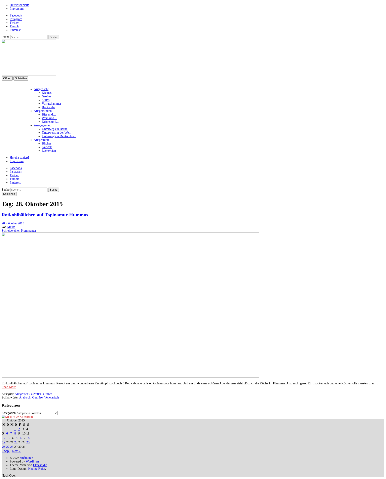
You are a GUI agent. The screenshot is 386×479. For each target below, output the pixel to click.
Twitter (14, 22)
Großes (46, 96)
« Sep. (6, 451)
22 (15, 442)
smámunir (26, 457)
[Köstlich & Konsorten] (17, 416)
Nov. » (16, 451)
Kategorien (9, 413)
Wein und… (49, 118)
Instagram (16, 19)
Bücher (46, 143)
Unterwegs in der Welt (56, 132)
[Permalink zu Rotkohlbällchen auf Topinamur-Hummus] (130, 376)
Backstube (48, 107)
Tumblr (14, 26)
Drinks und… (50, 121)
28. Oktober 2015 (13, 223)
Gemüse (36, 393)
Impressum (17, 8)
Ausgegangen (42, 125)
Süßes (45, 100)
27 (7, 446)
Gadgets (47, 147)
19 (3, 442)
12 (3, 438)
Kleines (46, 92)
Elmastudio (40, 465)
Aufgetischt (41, 89)
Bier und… (49, 114)
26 (3, 446)
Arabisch (25, 397)
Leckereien (49, 150)
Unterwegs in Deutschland (59, 136)
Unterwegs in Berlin (55, 129)
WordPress (32, 461)
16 (20, 438)
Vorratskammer (51, 103)
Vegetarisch (51, 397)
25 (28, 442)
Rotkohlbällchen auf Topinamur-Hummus (45, 214)
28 (11, 446)
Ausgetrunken (43, 111)
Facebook (16, 15)
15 (15, 438)
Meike (11, 227)
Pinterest (15, 30)
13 (7, 438)
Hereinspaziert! (19, 5)
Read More (9, 387)
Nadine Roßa (36, 468)
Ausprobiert (41, 139)
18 (28, 438)
